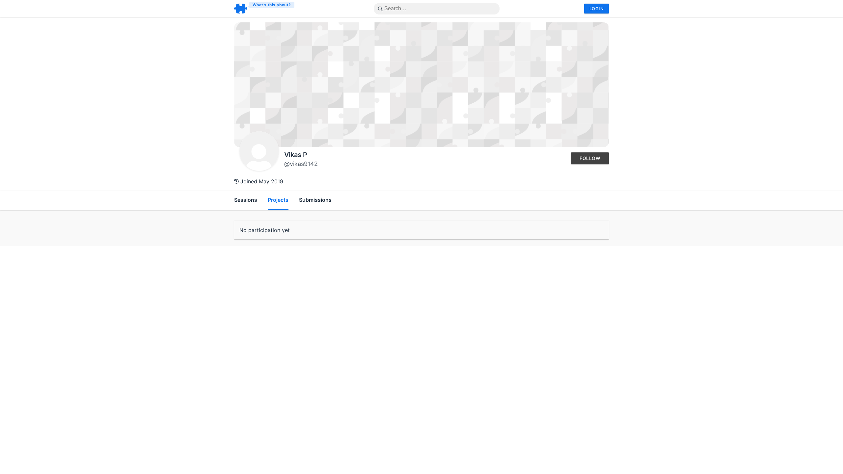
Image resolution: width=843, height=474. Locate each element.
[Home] (264, 8)
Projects (278, 200)
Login (596, 8)
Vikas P (295, 155)
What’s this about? (272, 4)
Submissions (315, 200)
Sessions (245, 200)
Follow (590, 158)
